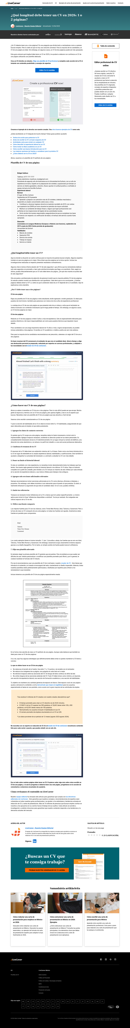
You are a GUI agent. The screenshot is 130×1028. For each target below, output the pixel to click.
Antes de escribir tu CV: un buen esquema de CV (29, 140)
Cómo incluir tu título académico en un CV (27, 147)
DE (38, 1001)
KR (87, 1001)
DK (43, 1001)
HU (68, 1001)
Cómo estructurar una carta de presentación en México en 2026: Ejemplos (62, 919)
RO (28, 1006)
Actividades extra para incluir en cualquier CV (28, 142)
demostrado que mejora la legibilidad (50, 685)
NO (97, 1001)
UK (53, 1006)
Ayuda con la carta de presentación (93, 3)
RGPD (40, 984)
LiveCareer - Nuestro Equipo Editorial (39, 828)
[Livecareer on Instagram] (115, 959)
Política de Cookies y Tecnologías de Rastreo (50, 981)
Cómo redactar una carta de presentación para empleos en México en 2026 (27, 919)
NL (92, 1001)
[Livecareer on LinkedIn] (106, 959)
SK (43, 1006)
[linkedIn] (34, 841)
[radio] (99, 835)
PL (102, 1001)
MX (23, 1001)
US (58, 1006)
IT (77, 1001)
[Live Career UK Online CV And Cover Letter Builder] (13, 3)
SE (38, 1006)
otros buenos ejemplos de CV (62, 129)
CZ (33, 1001)
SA (33, 1006)
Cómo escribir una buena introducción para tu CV (29, 149)
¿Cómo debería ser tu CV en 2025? (25, 153)
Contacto (120, 3)
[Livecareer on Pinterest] (110, 959)
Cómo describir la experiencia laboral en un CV (29, 144)
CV (56, 3)
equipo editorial (21, 797)
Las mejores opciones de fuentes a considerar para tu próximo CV (35, 151)
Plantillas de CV (15, 974)
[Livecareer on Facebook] (101, 959)
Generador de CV (47, 3)
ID (72, 1001)
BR (28, 1001)
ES (48, 1001)
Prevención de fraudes (44, 990)
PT (23, 1006)
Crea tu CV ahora (47, 70)
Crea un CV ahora (105, 105)
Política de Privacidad (44, 978)
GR (63, 1001)
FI (52, 1001)
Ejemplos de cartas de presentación (70, 3)
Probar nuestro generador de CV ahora (47, 870)
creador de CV (66, 563)
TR (48, 1006)
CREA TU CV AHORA (47, 613)
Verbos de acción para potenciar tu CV (26, 138)
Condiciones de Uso (44, 987)
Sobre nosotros (111, 3)
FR (58, 1001)
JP (82, 1001)
